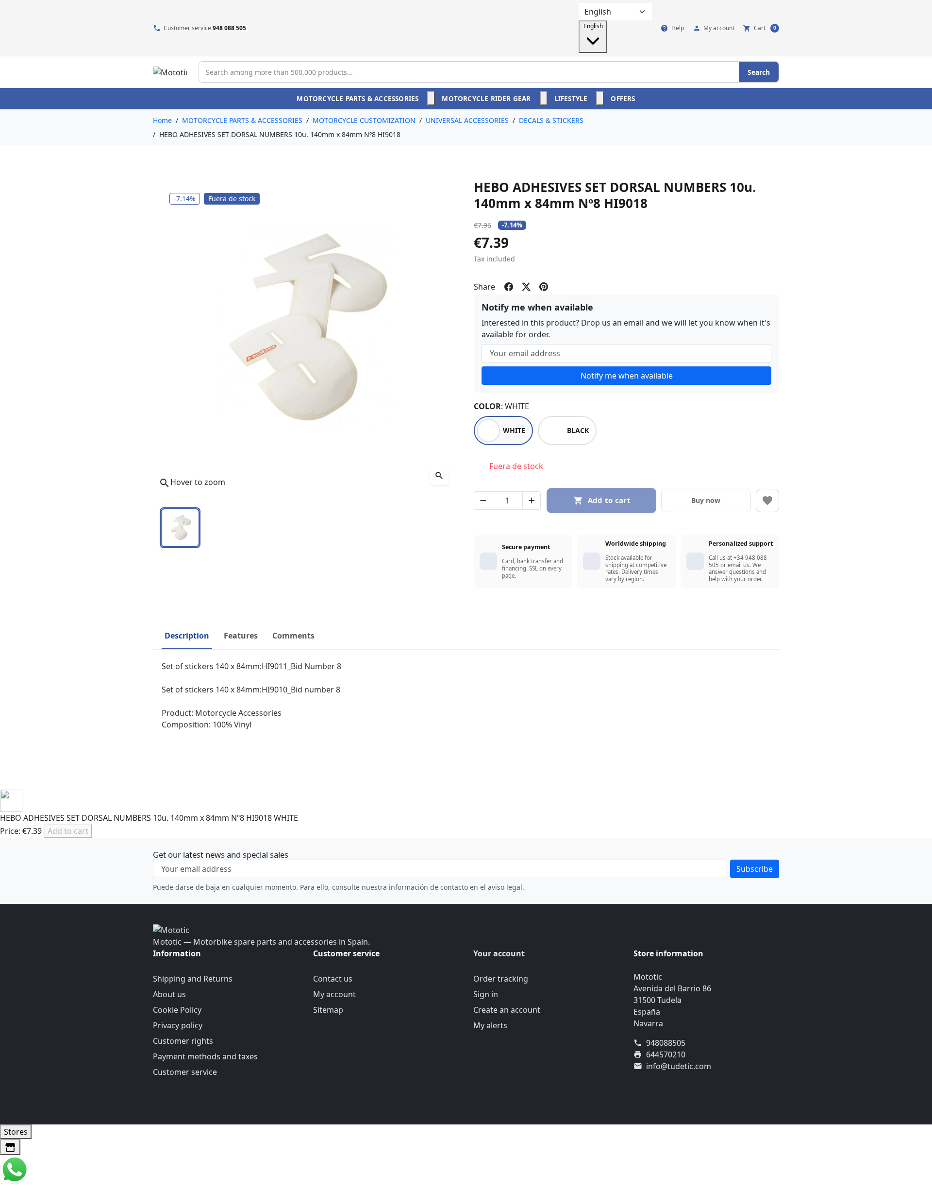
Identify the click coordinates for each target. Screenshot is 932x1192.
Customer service (185, 1072)
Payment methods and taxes (205, 1056)
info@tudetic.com (678, 1066)
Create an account (506, 1009)
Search (759, 72)
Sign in (485, 994)
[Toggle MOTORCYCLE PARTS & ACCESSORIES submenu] (431, 98)
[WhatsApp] (14, 1168)
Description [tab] (187, 635)
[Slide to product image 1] (180, 527)
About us (169, 994)
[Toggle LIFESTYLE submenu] (600, 98)
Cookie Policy (177, 1009)
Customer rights (183, 1041)
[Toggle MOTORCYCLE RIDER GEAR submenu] (544, 98)
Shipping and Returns (193, 978)
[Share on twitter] (526, 286)
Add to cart (68, 831)
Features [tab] (241, 635)
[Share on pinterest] (543, 286)
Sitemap (328, 1009)
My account (334, 994)
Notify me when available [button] (627, 375)
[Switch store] (10, 1147)
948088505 (665, 1042)
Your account (499, 953)
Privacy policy (177, 1025)
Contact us (332, 978)
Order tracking (500, 978)
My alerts (490, 1025)
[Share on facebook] (508, 286)
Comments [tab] (293, 635)
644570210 (665, 1054)
